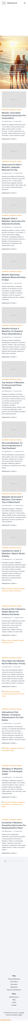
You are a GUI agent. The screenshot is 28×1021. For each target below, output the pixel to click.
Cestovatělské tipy (14, 979)
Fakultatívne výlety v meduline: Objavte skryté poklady (13, 553)
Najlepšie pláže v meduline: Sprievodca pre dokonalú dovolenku (13, 221)
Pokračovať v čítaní (9, 139)
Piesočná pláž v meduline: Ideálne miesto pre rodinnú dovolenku (14, 611)
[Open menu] (24, 3)
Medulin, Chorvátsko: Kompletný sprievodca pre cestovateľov (14, 115)
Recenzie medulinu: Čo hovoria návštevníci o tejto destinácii (12, 445)
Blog (14, 999)
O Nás (14, 1002)
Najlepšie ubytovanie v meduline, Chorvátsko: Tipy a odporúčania (12, 499)
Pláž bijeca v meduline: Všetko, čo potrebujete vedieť (12, 771)
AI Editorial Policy (5, 1020)
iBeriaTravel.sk (8, 121)
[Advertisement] (14, 21)
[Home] (4, 37)
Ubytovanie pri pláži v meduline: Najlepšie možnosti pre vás (12, 167)
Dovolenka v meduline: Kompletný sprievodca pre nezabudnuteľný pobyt (14, 825)
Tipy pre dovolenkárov (14, 990)
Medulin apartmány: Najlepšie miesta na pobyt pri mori (14, 277)
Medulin (19, 109)
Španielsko (14, 987)
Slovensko (14, 984)
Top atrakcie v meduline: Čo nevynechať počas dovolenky (13, 385)
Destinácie (13, 109)
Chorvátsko (5, 109)
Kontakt (14, 1005)
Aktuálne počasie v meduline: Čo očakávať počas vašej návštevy (12, 331)
